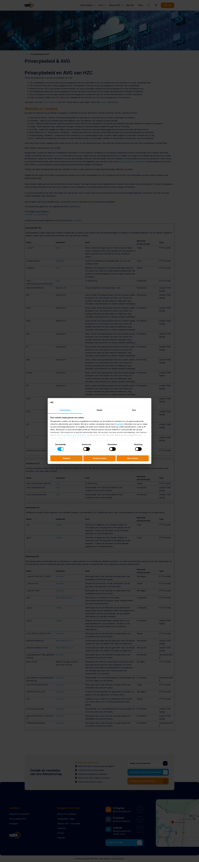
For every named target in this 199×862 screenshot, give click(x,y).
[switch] (86, 449)
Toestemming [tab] (64, 410)
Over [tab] (134, 410)
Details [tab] (99, 410)
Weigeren (66, 458)
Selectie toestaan (99, 458)
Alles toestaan (132, 458)
